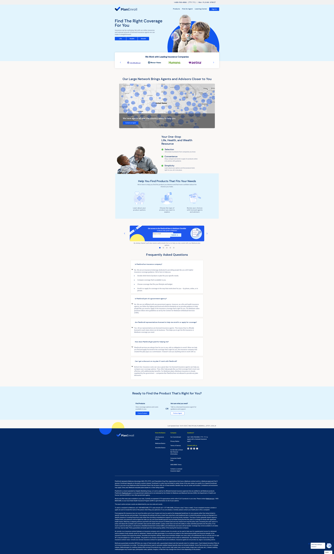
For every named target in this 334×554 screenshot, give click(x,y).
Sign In (214, 9)
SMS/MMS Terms (175, 464)
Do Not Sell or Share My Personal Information (176, 452)
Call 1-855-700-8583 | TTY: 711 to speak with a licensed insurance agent (197, 439)
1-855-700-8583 (180, 2)
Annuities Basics (160, 447)
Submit (174, 235)
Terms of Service (175, 445)
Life (120, 39)
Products (176, 9)
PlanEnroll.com (126, 493)
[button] (167, 264)
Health (132, 39)
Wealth (143, 39)
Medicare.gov (210, 498)
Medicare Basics (160, 443)
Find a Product (142, 413)
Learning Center (201, 9)
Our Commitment (175, 437)
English (327, 552)
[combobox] (328, 552)
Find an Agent (187, 9)
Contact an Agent (130, 123)
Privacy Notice (174, 441)
